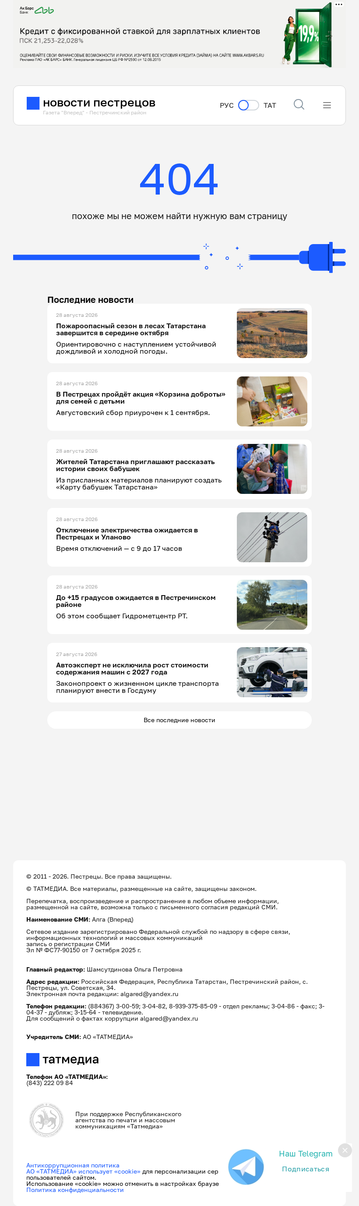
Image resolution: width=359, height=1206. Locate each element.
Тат (270, 105)
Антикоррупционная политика (73, 1165)
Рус (227, 105)
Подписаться (305, 1168)
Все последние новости (179, 720)
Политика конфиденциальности (75, 1189)
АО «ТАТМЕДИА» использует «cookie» (83, 1171)
